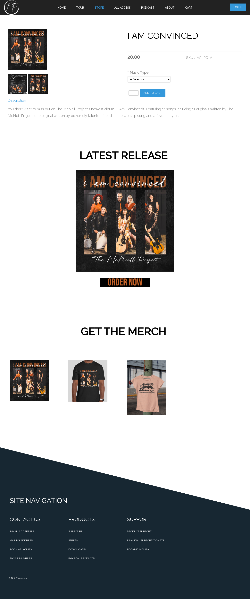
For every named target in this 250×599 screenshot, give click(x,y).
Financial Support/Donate (145, 540)
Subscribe (75, 531)
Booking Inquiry (21, 549)
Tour (80, 7)
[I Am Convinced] (17, 84)
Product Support (139, 531)
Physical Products (81, 558)
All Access (122, 7)
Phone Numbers (21, 558)
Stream (73, 540)
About (170, 7)
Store (99, 7)
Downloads (77, 549)
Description (17, 100)
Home (62, 7)
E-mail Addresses (22, 531)
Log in (238, 7)
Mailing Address (21, 540)
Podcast (147, 7)
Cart (189, 7)
